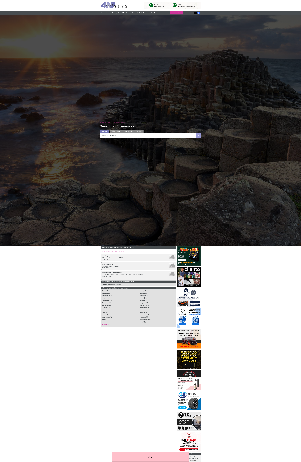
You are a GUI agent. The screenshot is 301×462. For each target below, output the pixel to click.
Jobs (123, 13)
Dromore (105, 307)
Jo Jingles (106, 256)
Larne (104, 312)
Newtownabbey (144, 319)
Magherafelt (106, 317)
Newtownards (106, 322)
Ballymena (143, 293)
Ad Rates (128, 13)
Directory (108, 13)
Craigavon (143, 303)
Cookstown (105, 303)
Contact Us (142, 13)
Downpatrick (143, 305)
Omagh (142, 322)
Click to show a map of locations (111, 284)
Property (114, 13)
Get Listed (135, 13)
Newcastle (143, 317)
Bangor (104, 298)
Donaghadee (106, 305)
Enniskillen (105, 310)
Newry (104, 319)
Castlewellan (106, 300)
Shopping (108, 251)
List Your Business (176, 13)
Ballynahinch (106, 295)
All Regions (105, 324)
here (177, 456)
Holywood (142, 310)
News (148, 13)
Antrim (104, 291)
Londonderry (143, 315)
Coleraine (142, 300)
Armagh (142, 291)
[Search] (198, 135)
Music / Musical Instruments (117, 251)
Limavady (142, 312)
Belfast (142, 298)
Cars (119, 13)
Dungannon (143, 307)
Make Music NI (107, 264)
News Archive (154, 13)
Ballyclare (105, 293)
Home (102, 13)
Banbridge (143, 295)
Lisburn (104, 315)
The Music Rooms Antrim (112, 273)
